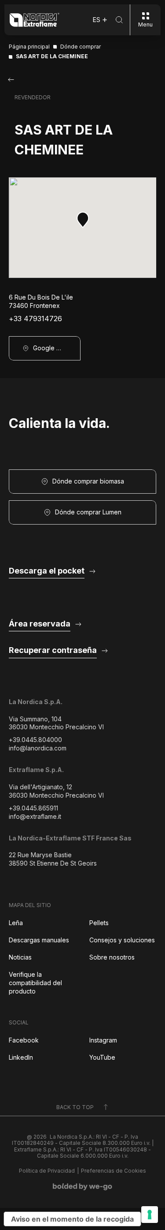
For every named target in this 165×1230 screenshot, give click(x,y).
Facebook (24, 1040)
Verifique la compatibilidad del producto (35, 983)
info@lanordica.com (37, 748)
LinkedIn (21, 1057)
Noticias (20, 957)
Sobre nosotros (112, 957)
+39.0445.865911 (33, 808)
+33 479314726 (35, 319)
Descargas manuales (39, 940)
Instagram (103, 1040)
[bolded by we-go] (82, 1186)
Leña (16, 922)
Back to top (75, 1107)
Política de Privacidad (47, 1171)
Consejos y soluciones (122, 940)
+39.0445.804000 (35, 739)
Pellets (99, 922)
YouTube (102, 1057)
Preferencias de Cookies (113, 1171)
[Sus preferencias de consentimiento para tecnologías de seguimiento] (149, 1214)
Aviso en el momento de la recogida (72, 1219)
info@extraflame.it (35, 816)
